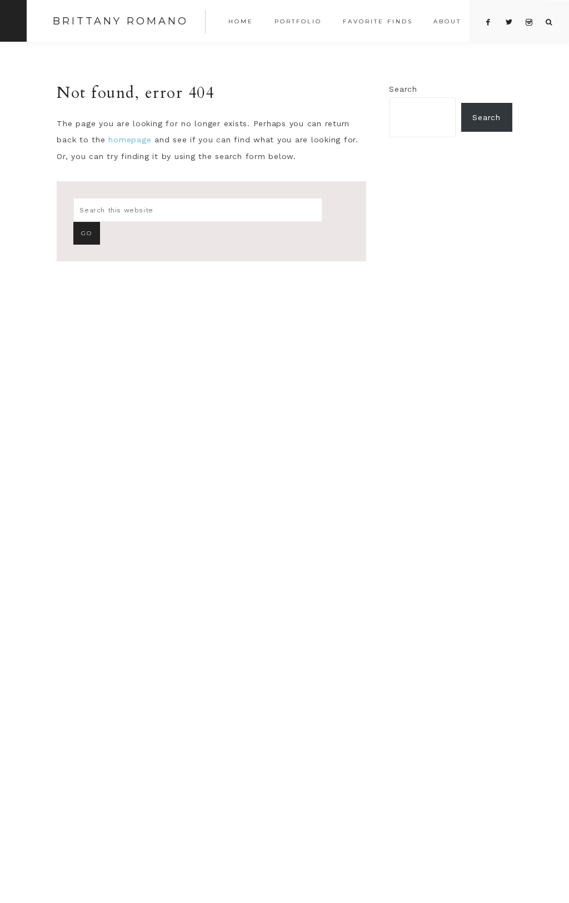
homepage (129, 139)
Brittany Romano (120, 21)
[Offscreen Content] (13, 21)
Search (403, 89)
